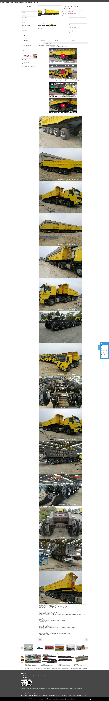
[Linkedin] (27, 1)
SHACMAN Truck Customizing (26, 45)
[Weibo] (34, 693)
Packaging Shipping (47, 43)
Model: (40, 40)
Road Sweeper (24, 15)
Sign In (39, 675)
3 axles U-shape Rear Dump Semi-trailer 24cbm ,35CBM (80, 653)
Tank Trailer (23, 20)
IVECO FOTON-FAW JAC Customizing (27, 38)
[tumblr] (21, 1)
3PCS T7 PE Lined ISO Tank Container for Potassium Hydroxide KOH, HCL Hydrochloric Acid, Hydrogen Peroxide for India (23, 665)
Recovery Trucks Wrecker (25, 42)
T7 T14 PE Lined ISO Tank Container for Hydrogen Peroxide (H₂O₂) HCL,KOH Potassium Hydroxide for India (73, 665)
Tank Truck (23, 22)
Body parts (23, 28)
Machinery (23, 50)
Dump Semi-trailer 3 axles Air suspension (70, 653)
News (32, 675)
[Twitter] (25, 1)
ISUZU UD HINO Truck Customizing (27, 37)
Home (22, 675)
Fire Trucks (23, 35)
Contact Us (35, 675)
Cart (45, 675)
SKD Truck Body (24, 17)
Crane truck (23, 32)
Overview (40, 43)
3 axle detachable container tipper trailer (49, 653)
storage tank (23, 48)
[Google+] (31, 693)
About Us (25, 675)
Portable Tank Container (25, 40)
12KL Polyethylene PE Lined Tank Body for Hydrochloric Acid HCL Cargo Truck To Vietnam (56, 665)
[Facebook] (23, 1)
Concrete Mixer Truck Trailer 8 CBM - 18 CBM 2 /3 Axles (28, 653)
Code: (71, 40)
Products (29, 675)
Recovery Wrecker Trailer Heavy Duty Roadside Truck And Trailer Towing (38, 653)
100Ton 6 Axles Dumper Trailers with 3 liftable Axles (59, 46)
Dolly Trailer (23, 10)
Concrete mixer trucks (25, 30)
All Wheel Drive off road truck (26, 25)
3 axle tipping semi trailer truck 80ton (59, 653)
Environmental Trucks (25, 33)
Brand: (56, 40)
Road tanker (23, 43)
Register (42, 675)
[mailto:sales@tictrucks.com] (102, 356)
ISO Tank (23, 12)
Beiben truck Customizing (25, 27)
